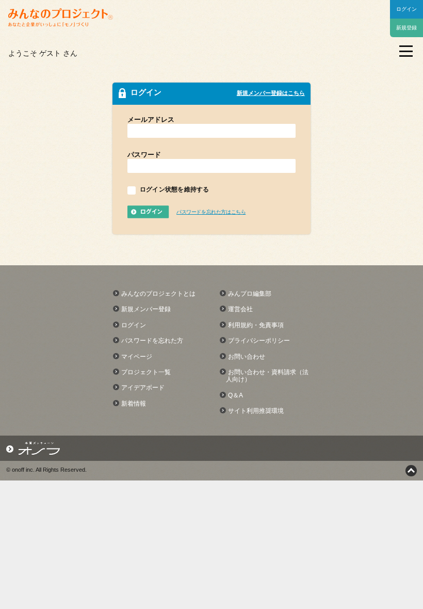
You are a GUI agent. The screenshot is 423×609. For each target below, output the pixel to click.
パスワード (144, 154)
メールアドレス (150, 119)
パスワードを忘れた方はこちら (211, 212)
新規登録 (406, 27)
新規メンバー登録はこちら (271, 93)
